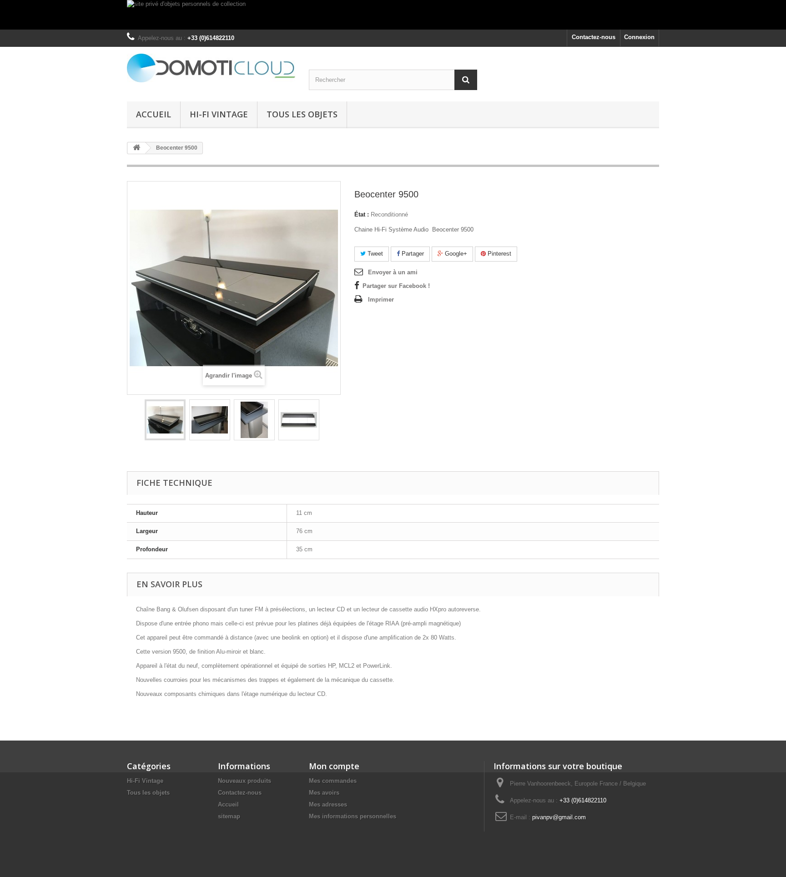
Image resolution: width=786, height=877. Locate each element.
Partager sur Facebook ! (396, 285)
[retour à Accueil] (136, 148)
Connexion (639, 37)
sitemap (229, 816)
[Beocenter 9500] (165, 420)
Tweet (374, 253)
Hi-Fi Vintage (219, 114)
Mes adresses (328, 804)
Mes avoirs (324, 792)
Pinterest (498, 253)
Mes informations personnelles (352, 816)
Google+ (455, 253)
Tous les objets (302, 114)
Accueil (153, 114)
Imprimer (381, 299)
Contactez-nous (593, 37)
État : (361, 214)
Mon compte (334, 766)
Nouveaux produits (244, 780)
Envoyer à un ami (393, 272)
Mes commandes (333, 780)
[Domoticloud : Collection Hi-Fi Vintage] (211, 68)
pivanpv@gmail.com (559, 817)
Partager (412, 253)
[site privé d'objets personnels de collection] (393, 15)
